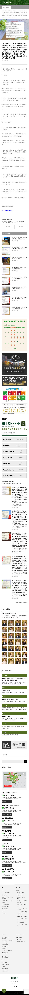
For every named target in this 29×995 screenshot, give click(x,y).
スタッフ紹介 (4, 962)
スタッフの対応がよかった (8, 221)
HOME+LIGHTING (5, 964)
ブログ (3, 911)
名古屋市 (10, 219)
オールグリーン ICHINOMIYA (5, 957)
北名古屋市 (21, 692)
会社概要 (3, 960)
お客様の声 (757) (5, 906)
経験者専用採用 (5, 971)
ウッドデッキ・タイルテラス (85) (22, 909)
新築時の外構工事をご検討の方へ (7, 898)
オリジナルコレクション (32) (22, 925)
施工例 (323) (18, 890)
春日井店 (4, 705)
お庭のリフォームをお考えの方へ (7, 901)
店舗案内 (3, 935)
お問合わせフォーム (20, 935)
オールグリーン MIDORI (7, 950)
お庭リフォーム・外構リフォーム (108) (22, 905)
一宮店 (4, 732)
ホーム (3, 890)
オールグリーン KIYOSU (7, 940)
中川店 (4, 696)
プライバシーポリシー (20, 941)
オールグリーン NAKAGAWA (5, 944)
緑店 (3, 713)
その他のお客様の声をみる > (21, 602)
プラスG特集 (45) (20, 922)
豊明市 (17, 718)
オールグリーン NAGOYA (5, 938)
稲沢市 (12, 692)
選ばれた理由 (5, 908)
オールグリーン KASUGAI (5, 947)
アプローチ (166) (20, 914)
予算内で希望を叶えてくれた (11, 222)
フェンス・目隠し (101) (22, 911)
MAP (17, 798)
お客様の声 (6, 7)
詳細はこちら (5, 801)
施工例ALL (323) (20, 892)
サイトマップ (19, 939)
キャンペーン (4, 913)
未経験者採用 (5, 968)
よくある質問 (19, 937)
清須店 (4, 687)
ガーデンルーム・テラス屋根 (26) (22, 901)
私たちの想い (5, 894)
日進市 (18, 726)
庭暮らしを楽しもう (6, 892)
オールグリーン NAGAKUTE (5, 953)
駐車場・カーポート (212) (21, 898)
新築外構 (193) (20, 895)
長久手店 (4, 723)
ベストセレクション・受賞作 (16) (22, 919)
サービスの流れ (5, 904)
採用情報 (3, 966)
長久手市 (4, 726)
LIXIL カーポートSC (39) (22, 916)
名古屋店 (4, 675)
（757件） (12, 481)
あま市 (7, 692)
